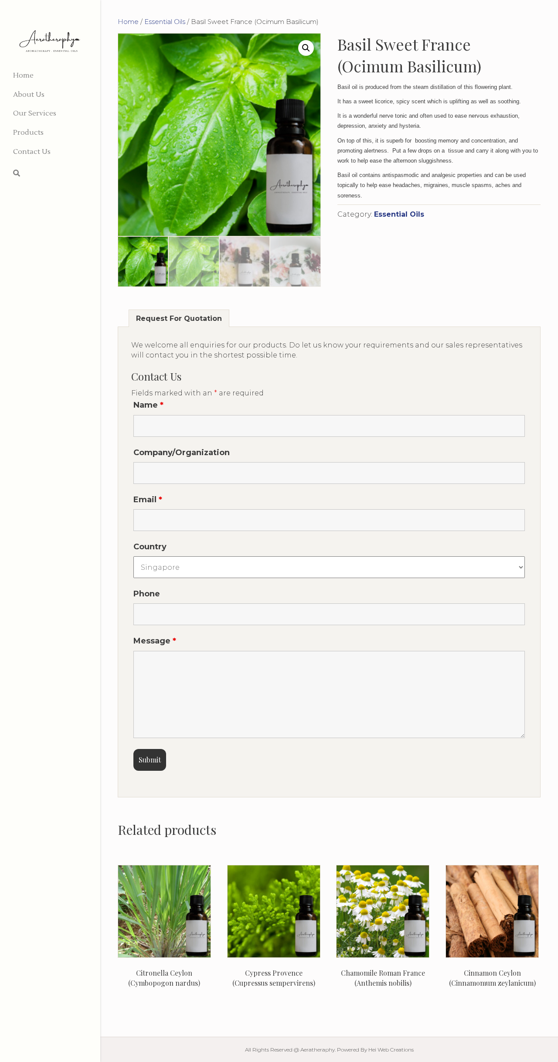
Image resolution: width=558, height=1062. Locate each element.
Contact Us (32, 151)
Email (147, 499)
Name (148, 405)
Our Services (34, 113)
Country (150, 546)
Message (154, 641)
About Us (28, 94)
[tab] (179, 318)
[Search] (16, 173)
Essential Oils (164, 22)
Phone (146, 593)
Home (23, 75)
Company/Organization (181, 452)
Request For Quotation (179, 318)
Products (28, 132)
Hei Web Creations (391, 1049)
